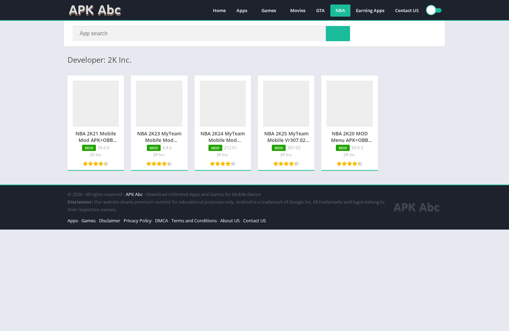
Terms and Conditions (194, 220)
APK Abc (134, 194)
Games (268, 10)
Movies (297, 10)
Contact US (407, 10)
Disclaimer (109, 220)
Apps (241, 10)
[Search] (338, 33)
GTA (320, 10)
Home (219, 10)
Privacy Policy (138, 220)
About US (230, 220)
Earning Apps (370, 10)
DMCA (161, 220)
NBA (340, 10)
